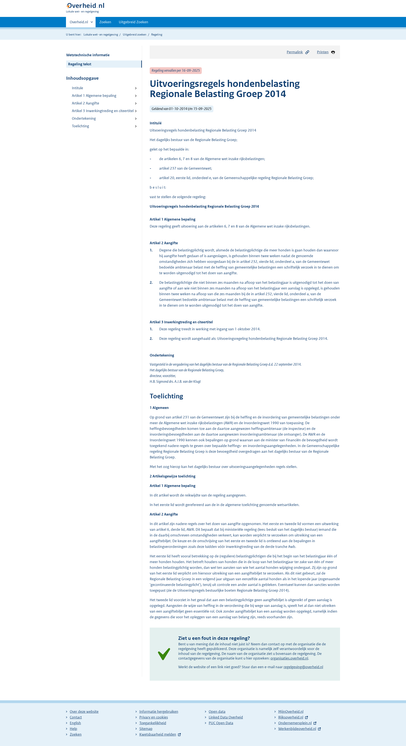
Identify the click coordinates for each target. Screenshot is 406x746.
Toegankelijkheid (152, 723)
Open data (217, 711)
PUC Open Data (221, 723)
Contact (76, 717)
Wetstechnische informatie (88, 55)
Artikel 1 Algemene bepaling (94, 95)
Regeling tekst (79, 64)
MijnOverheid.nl (290, 711)
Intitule (77, 88)
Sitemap (145, 728)
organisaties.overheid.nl (289, 658)
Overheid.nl (79, 23)
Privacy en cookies (153, 717)
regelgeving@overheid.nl (303, 667)
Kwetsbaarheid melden (157, 734)
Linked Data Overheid (226, 717)
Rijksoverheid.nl (290, 717)
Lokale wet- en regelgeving (101, 34)
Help (73, 728)
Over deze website (84, 711)
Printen (323, 52)
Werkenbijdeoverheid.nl (297, 728)
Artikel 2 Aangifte (85, 103)
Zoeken (105, 22)
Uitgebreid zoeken (134, 34)
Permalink (295, 52)
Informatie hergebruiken (158, 711)
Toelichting (80, 126)
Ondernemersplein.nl (295, 723)
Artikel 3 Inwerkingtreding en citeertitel (103, 110)
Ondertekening (84, 118)
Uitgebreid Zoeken (133, 22)
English (75, 723)
